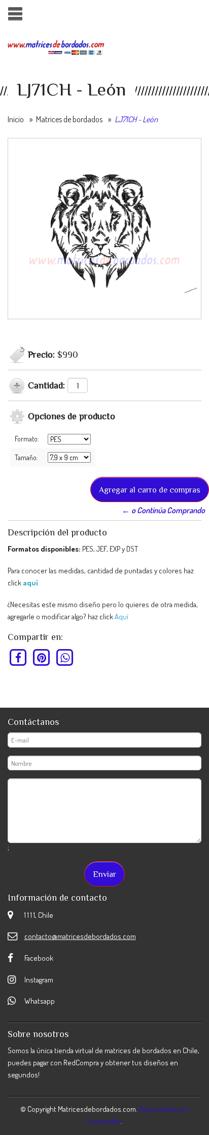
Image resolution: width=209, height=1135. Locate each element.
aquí (30, 582)
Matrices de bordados (69, 119)
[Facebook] (18, 657)
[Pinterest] (42, 657)
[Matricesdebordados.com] (56, 46)
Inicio (16, 119)
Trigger (15, 14)
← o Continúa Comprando (163, 510)
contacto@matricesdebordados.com (80, 936)
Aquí (121, 616)
